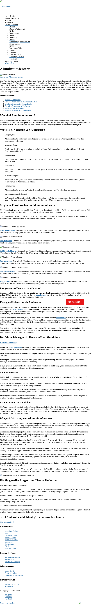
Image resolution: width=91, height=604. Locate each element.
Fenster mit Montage (12, 562)
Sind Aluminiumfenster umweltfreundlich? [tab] (16, 506)
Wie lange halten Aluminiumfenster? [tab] (13, 485)
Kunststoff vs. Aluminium (14, 108)
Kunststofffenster (8, 342)
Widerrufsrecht (10, 548)
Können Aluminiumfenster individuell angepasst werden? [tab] (21, 496)
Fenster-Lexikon (11, 573)
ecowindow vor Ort (12, 584)
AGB (7, 546)
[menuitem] (48, 16)
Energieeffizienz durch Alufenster (17, 106)
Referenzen (9, 586)
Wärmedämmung (20, 309)
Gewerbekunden (11, 535)
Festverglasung (6, 261)
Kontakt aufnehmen (12, 531)
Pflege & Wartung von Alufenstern (18, 110)
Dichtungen (61, 318)
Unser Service (10, 571)
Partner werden (10, 538)
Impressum (9, 542)
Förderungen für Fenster (14, 575)
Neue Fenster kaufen (12, 557)
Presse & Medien (11, 540)
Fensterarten (9, 560)
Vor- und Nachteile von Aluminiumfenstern (21, 102)
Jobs (6, 533)
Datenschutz (9, 544)
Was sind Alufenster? (12, 100)
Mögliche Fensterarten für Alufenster (18, 104)
